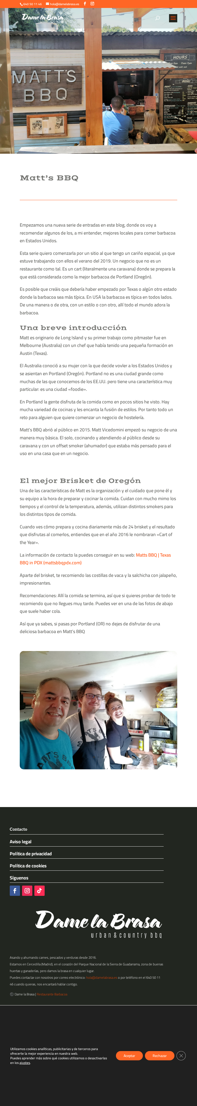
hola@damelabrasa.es (101, 977)
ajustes (24, 1062)
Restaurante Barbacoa (52, 994)
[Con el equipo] (98, 769)
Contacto (18, 829)
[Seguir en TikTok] (39, 891)
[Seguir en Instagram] (27, 891)
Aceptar (129, 1055)
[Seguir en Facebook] (15, 891)
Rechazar (160, 1055)
